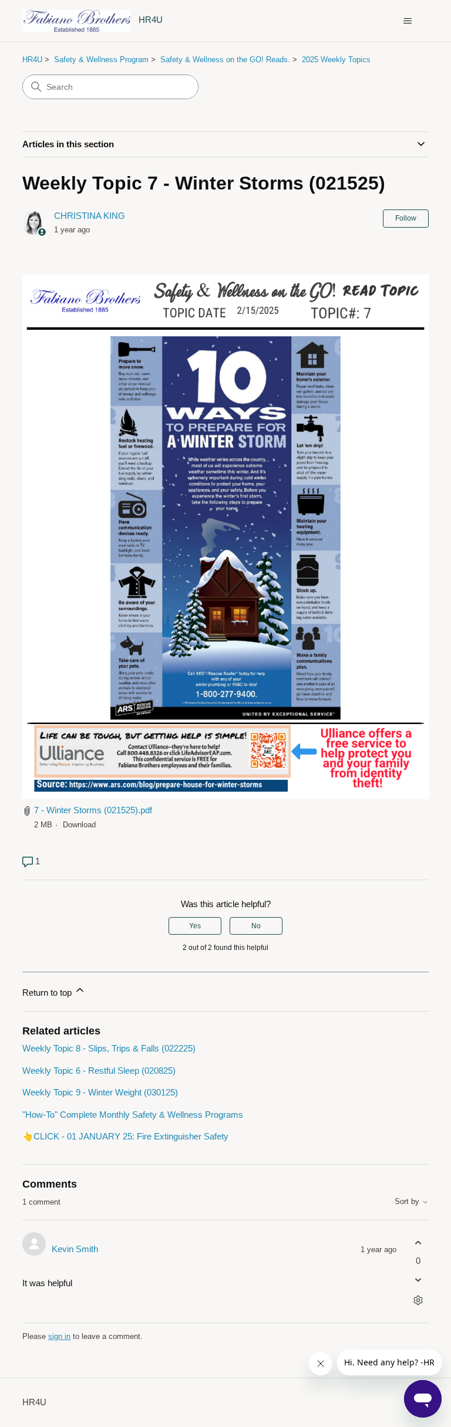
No (256, 926)
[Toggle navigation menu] (408, 21)
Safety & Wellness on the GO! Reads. (225, 59)
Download (79, 824)
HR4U (32, 59)
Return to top (48, 992)
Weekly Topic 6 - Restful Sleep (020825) (99, 1071)
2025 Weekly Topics (336, 59)
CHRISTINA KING (89, 216)
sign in (59, 1336)
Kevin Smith (75, 1249)
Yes (195, 926)
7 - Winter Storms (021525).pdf (93, 810)
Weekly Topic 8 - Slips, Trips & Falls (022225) (109, 1048)
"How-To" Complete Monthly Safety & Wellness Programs (132, 1115)
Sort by (408, 1202)
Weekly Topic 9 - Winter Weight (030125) (100, 1092)
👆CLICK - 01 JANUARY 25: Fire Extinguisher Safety (125, 1136)
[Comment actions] (418, 1300)
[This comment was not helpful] (418, 1280)
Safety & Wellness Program (101, 59)
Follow (405, 218)
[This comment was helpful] (418, 1242)
